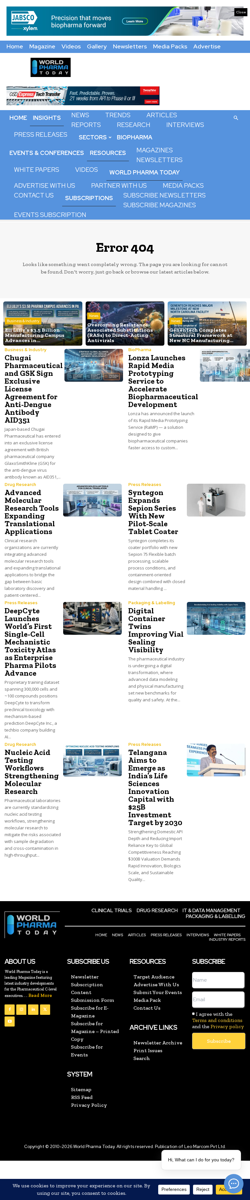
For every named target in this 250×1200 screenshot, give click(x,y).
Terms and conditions (217, 1020)
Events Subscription (50, 215)
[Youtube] (10, 1021)
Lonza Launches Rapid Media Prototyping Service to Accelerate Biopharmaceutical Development (163, 381)
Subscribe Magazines (159, 205)
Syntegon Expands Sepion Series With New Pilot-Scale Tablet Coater (153, 512)
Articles (161, 115)
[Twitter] (45, 1009)
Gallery (97, 46)
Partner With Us (119, 186)
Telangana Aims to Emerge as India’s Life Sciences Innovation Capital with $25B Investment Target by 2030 (155, 787)
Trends (118, 115)
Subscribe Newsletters (164, 195)
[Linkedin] (33, 1009)
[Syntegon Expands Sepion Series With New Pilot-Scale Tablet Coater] (216, 500)
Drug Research (20, 484)
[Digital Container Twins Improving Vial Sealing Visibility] (216, 618)
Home (15, 46)
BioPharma (134, 137)
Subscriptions (89, 198)
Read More (40, 995)
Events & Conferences (46, 153)
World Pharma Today (144, 172)
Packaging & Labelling (151, 603)
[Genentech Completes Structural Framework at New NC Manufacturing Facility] (207, 323)
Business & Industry (23, 321)
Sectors (93, 137)
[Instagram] (21, 1009)
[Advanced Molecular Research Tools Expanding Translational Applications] (92, 500)
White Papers (36, 170)
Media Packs (170, 46)
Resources (108, 153)
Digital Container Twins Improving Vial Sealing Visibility (156, 630)
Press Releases (40, 135)
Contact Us (34, 195)
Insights (47, 117)
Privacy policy (227, 1026)
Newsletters (130, 46)
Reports (86, 125)
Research (133, 125)
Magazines (154, 150)
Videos (71, 46)
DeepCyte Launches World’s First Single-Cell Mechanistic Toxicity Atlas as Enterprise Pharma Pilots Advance (30, 642)
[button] (235, 117)
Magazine (42, 46)
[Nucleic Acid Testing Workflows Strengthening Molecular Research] (92, 760)
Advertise (207, 46)
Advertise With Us (44, 186)
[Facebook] (10, 1009)
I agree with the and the (218, 1020)
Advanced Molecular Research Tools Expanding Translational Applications (32, 512)
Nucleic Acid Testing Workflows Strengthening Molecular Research (32, 771)
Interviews (185, 125)
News (80, 115)
